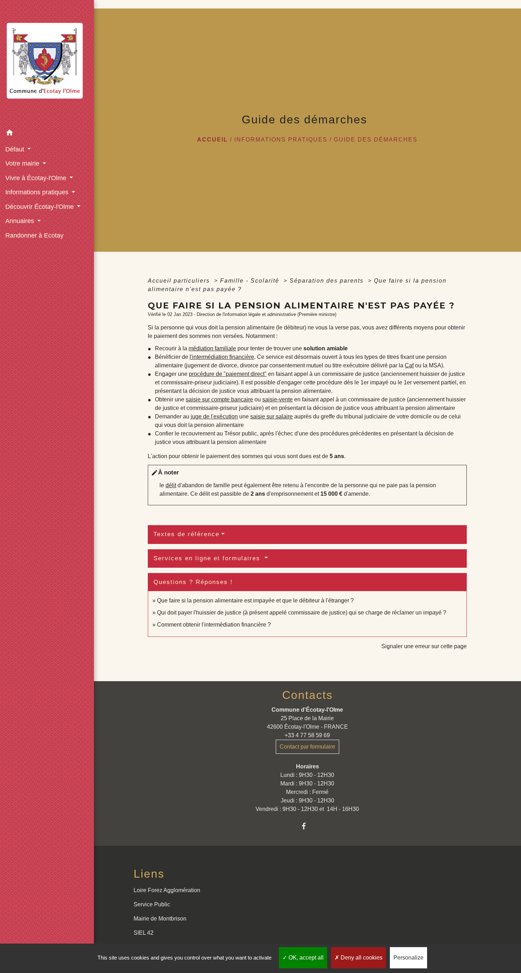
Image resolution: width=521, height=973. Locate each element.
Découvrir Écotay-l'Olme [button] (40, 206)
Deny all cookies (360, 958)
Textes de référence (186, 534)
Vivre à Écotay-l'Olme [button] (36, 178)
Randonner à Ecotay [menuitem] (34, 235)
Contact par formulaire (307, 747)
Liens (149, 873)
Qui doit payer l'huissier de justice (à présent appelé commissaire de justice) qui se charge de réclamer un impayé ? (301, 613)
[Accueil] (47, 63)
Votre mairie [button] (23, 163)
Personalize (408, 958)
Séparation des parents (328, 281)
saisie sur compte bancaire (219, 399)
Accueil (212, 140)
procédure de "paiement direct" (228, 374)
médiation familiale (212, 348)
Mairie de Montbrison (160, 919)
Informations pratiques (280, 140)
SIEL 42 (143, 933)
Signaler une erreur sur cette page (424, 646)
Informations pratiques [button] (37, 192)
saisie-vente (277, 399)
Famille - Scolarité (250, 281)
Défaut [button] (15, 149)
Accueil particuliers (180, 281)
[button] (47, 134)
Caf (409, 365)
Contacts (307, 695)
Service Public (152, 904)
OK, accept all (305, 958)
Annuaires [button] (20, 220)
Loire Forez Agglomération (167, 890)
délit (171, 485)
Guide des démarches (376, 140)
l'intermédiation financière (222, 357)
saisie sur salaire (271, 416)
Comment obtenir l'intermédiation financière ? (214, 625)
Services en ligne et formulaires (208, 558)
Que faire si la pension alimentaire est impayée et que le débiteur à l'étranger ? (255, 600)
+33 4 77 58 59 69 (307, 735)
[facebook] (307, 826)
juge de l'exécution (214, 416)
